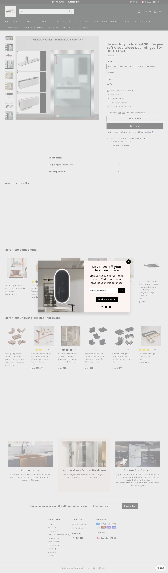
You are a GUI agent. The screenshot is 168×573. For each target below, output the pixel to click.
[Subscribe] (121, 290)
